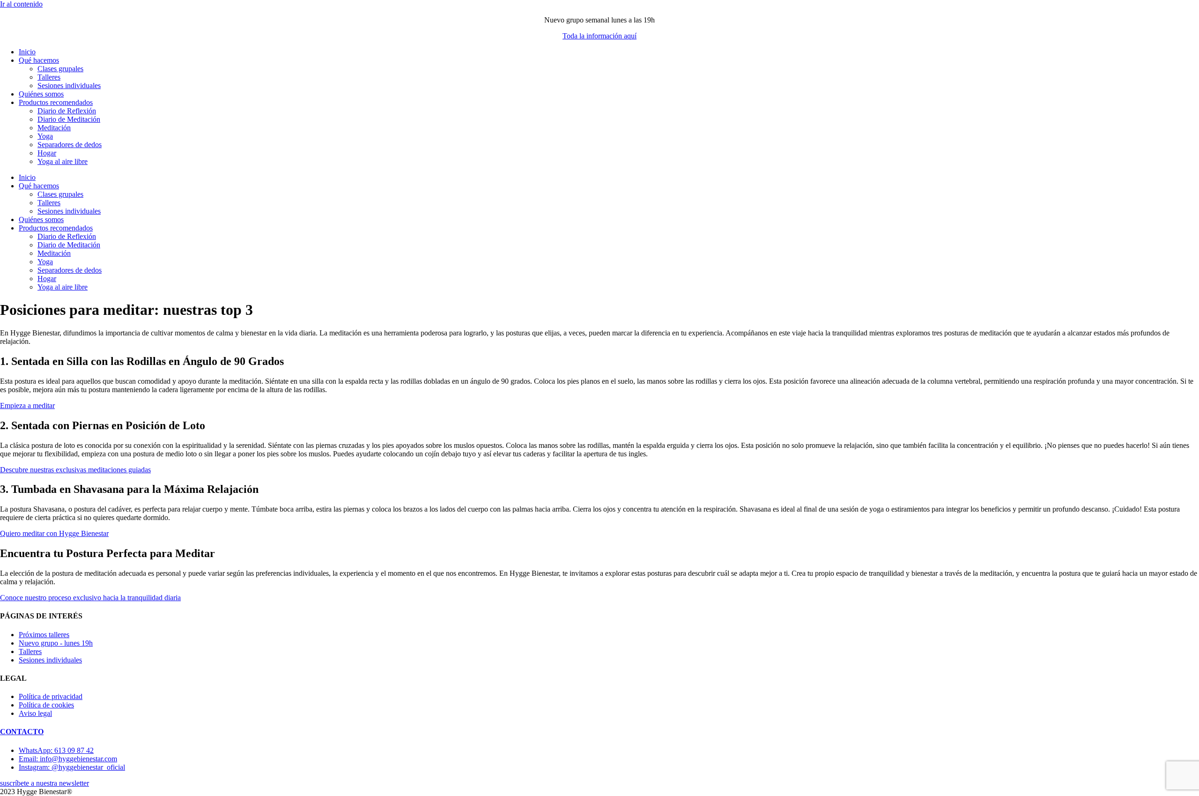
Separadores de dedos (69, 145)
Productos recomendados (56, 102)
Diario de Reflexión (66, 111)
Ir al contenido (21, 4)
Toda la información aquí (599, 36)
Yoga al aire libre (62, 161)
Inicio (27, 52)
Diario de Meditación (68, 119)
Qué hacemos (39, 60)
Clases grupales (60, 69)
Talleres (48, 77)
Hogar (46, 153)
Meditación (54, 128)
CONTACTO (22, 732)
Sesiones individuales (69, 85)
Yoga (45, 136)
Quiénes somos (41, 94)
